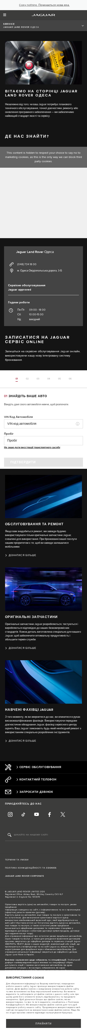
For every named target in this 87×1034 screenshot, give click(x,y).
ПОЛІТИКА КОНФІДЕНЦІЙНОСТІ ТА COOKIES (30, 868)
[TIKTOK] (23, 815)
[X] (63, 815)
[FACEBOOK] (50, 815)
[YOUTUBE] (36, 815)
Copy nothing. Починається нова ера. (44, 5)
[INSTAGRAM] (10, 815)
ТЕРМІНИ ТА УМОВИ (17, 860)
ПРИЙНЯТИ (43, 1023)
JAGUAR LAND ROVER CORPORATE (24, 876)
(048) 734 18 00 (26, 264)
